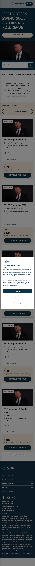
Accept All (17, 291)
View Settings (17, 303)
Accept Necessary (17, 297)
